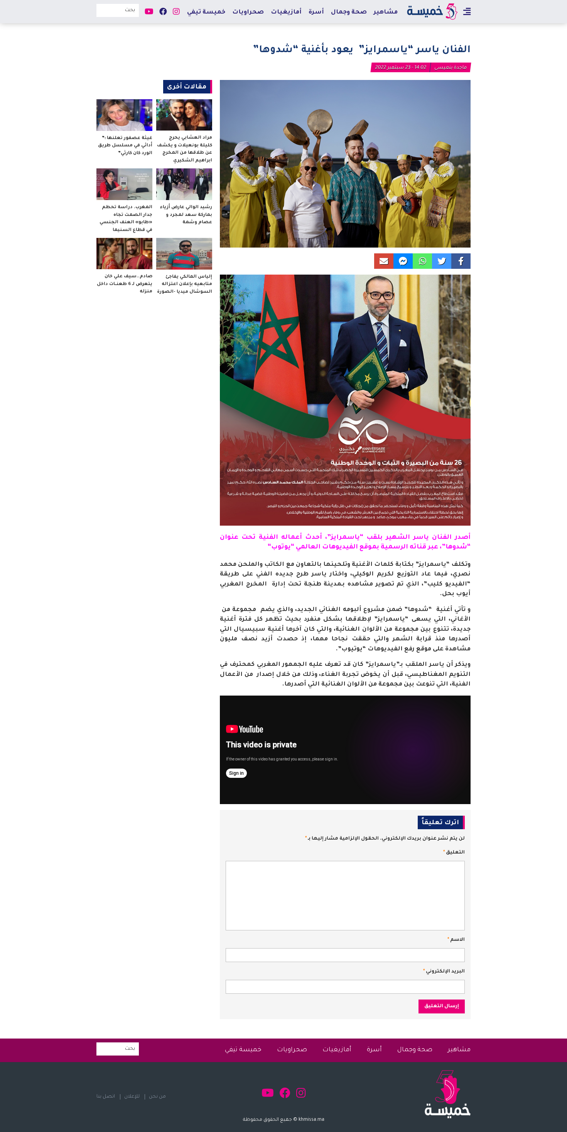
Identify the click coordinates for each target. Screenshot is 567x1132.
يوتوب (281, 547)
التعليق (454, 852)
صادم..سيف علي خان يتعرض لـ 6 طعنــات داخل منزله (124, 284)
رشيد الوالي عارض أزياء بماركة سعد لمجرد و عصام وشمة (186, 215)
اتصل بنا (105, 1097)
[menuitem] (386, 12)
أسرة (316, 12)
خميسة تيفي (206, 12)
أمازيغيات (286, 12)
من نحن (157, 1097)
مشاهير (386, 12)
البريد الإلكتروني (444, 971)
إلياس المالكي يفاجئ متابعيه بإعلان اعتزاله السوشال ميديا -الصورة (184, 285)
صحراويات (248, 12)
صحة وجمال (349, 12)
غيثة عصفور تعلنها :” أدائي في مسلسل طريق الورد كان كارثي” (125, 146)
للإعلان (132, 1097)
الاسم (456, 940)
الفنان (442, 537)
